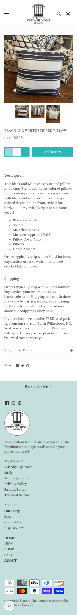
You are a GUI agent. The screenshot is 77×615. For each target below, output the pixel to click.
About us (11, 505)
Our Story (12, 511)
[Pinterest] (19, 403)
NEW (8, 543)
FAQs (8, 472)
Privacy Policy (15, 484)
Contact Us (12, 522)
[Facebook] (7, 403)
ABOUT (10, 560)
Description (14, 176)
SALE (8, 555)
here (49, 311)
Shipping (11, 279)
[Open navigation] (6, 13)
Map (7, 516)
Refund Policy (15, 490)
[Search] (58, 13)
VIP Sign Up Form (18, 467)
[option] (22, 111)
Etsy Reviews (14, 528)
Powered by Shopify (18, 604)
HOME (9, 538)
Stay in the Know (18, 350)
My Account (13, 461)
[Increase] (25, 151)
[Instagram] (13, 403)
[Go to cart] (68, 13)
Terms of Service (17, 495)
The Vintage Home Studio (49, 600)
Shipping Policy (16, 478)
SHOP (9, 549)
